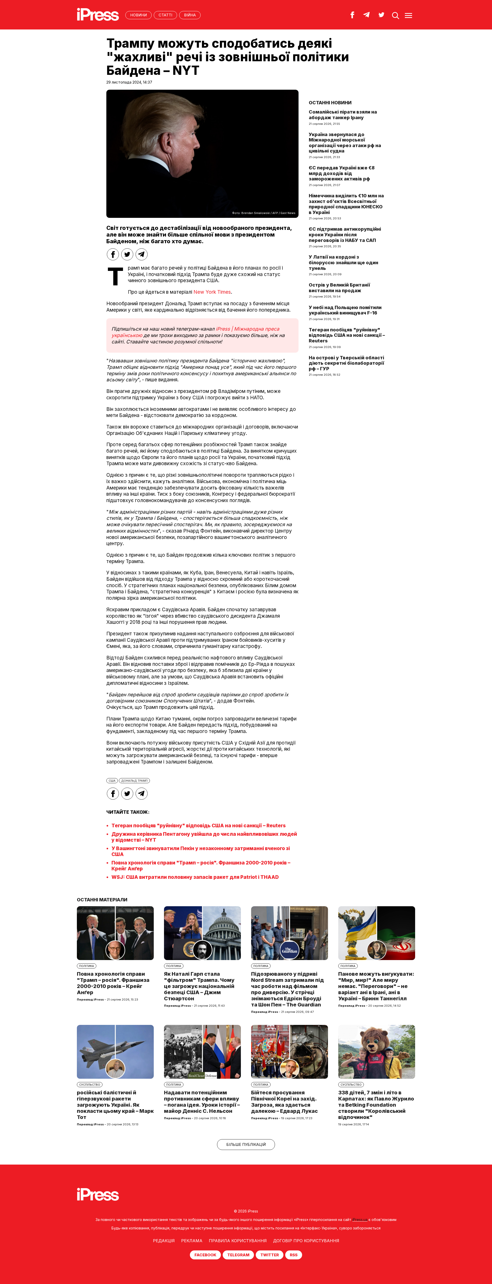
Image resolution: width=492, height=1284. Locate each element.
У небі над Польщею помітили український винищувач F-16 (345, 310)
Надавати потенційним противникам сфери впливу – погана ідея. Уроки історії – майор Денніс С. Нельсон (202, 1101)
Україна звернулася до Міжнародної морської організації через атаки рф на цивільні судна (345, 143)
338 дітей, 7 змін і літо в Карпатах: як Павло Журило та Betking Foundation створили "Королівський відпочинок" (376, 1104)
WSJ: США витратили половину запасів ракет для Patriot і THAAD (195, 877)
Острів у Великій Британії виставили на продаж (339, 287)
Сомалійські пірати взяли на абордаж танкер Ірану (343, 114)
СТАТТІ (165, 15)
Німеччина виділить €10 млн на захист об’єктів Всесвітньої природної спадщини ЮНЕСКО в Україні (346, 204)
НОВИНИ (138, 15)
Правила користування (238, 1240)
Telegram (238, 1254)
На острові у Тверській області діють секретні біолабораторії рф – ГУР (346, 363)
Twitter (269, 1254)
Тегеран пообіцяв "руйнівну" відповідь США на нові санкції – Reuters (198, 826)
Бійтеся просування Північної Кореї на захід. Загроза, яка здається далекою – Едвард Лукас (284, 1101)
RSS (294, 1254)
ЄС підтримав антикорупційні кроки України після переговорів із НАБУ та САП (345, 234)
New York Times (212, 292)
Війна (190, 15)
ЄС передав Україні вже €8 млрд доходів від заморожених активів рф (342, 173)
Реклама (191, 1240)
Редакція (164, 1240)
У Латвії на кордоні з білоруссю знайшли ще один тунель (343, 262)
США (112, 780)
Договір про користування (306, 1240)
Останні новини (330, 102)
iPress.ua (359, 1219)
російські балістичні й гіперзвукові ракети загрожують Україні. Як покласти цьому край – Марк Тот (115, 1104)
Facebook (205, 1254)
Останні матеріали (102, 899)
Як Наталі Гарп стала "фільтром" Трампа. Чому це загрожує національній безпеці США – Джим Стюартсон (199, 986)
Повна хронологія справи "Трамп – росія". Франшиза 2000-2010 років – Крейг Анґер (113, 983)
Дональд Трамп (134, 780)
